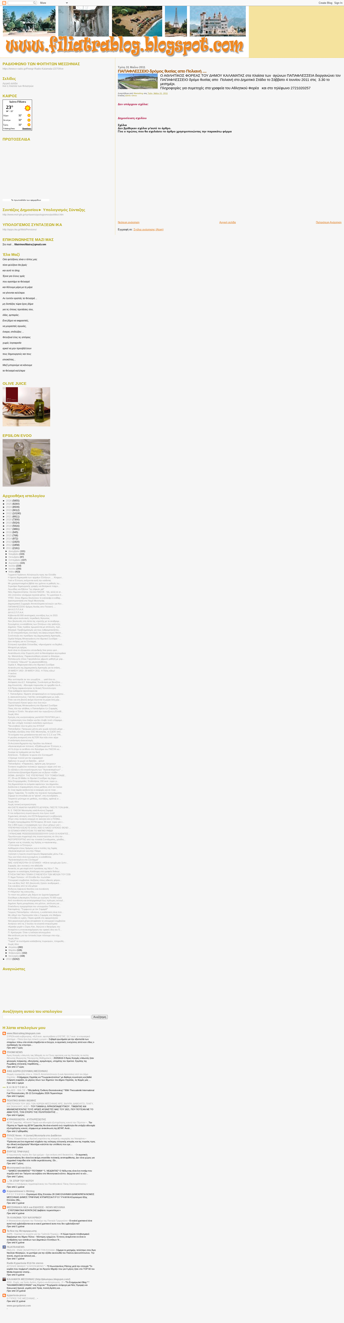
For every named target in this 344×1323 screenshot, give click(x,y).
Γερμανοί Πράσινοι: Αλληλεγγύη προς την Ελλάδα (32, 574)
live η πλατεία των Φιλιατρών (18, 86)
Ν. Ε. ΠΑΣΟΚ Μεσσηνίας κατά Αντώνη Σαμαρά (30, 810)
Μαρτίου (13, 950)
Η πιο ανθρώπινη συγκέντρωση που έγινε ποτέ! (31, 813)
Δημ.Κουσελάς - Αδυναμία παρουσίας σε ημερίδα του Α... (35, 685)
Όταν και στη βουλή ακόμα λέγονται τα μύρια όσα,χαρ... (34, 699)
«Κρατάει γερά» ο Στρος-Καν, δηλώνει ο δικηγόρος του (34, 926)
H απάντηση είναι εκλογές (20, 740)
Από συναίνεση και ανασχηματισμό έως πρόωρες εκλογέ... (36, 900)
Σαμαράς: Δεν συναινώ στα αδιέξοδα (25, 865)
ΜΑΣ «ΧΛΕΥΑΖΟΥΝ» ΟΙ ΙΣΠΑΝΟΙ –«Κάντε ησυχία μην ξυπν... (38, 862)
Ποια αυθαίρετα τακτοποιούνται (22, 691)
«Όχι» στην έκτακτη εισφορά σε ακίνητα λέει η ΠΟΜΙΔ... (35, 819)
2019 (9, 522)
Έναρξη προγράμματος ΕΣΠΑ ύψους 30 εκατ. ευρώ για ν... (36, 822)
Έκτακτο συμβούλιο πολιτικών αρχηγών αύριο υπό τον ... (35, 766)
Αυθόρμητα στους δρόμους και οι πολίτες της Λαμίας (32, 848)
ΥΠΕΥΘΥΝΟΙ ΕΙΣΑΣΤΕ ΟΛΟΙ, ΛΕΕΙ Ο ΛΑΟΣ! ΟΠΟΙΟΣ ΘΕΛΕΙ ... (39, 827)
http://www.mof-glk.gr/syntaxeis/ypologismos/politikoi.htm (33, 214)
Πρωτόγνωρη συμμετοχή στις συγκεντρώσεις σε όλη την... (36, 836)
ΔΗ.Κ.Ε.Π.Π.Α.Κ (15, 609)
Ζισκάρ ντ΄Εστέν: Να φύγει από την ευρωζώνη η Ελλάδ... (35, 711)
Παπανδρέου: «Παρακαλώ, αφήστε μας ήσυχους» (32, 763)
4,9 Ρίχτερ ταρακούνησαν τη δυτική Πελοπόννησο (32, 688)
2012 (9, 545)
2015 (9, 535)
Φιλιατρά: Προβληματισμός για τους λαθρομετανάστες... (34, 630)
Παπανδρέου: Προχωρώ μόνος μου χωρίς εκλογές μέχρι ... (36, 729)
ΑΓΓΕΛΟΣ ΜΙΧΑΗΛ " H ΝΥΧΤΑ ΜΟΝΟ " (26, 1266)
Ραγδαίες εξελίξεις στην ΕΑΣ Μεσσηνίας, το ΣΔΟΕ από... (35, 731)
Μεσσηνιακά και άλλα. (19, 1167)
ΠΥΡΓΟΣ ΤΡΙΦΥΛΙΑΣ (18, 1151)
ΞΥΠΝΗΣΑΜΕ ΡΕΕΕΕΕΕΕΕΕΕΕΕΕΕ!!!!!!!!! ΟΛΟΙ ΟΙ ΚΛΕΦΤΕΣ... (39, 833)
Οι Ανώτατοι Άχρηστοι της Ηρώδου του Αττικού (30, 743)
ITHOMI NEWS (15, 1052)
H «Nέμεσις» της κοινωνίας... (22, 891)
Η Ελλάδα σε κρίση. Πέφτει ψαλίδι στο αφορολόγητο (33, 918)
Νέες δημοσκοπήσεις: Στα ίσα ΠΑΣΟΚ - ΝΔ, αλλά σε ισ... (35, 592)
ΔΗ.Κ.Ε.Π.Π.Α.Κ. (16, 612)
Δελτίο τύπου (131, 95)
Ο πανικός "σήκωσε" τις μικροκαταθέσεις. (28, 662)
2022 (9, 513)
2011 (9, 548)
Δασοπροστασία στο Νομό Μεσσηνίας (26, 600)
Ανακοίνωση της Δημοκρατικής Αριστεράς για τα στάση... (35, 667)
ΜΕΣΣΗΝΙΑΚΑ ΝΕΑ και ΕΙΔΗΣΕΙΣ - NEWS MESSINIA (36, 1207)
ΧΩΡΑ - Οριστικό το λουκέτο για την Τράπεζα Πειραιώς (33, 1234)
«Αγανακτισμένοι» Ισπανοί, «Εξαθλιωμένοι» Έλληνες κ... (35, 746)
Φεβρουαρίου (15, 953)
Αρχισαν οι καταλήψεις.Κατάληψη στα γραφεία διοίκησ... (34, 871)
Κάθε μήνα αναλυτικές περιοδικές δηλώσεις (29, 618)
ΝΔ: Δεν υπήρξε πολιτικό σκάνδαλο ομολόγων (30, 723)
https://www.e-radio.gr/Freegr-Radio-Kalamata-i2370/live (33, 68)
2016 (9, 532)
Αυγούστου (14, 563)
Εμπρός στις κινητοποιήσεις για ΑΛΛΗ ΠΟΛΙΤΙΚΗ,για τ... (35, 717)
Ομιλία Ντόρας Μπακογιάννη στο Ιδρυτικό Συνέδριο (32, 705)
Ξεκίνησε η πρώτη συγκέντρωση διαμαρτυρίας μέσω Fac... (36, 854)
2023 (9, 510)
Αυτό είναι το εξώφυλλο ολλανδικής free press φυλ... (33, 650)
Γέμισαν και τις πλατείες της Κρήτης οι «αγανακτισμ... (33, 842)
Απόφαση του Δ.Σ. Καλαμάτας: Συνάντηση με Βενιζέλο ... (35, 682)
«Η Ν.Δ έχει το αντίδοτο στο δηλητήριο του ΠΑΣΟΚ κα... (34, 749)
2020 (9, 519)
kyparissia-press (16, 1295)
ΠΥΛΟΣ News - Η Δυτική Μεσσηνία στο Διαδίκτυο (34, 1135)
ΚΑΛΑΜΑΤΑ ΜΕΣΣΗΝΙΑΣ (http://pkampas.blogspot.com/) (38, 1279)
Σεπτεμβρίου (15, 560)
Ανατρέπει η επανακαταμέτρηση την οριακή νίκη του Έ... (35, 929)
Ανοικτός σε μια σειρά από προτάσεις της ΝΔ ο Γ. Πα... (34, 868)
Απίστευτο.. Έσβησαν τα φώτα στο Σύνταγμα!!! (30, 755)
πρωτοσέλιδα (20, 200)
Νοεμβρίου (14, 554)
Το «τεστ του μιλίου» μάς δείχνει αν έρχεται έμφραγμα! (33, 894)
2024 (9, 507)
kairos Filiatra (18, 101)
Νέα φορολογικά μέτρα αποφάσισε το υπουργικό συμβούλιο (36, 921)
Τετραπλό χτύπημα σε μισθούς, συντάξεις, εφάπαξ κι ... (34, 798)
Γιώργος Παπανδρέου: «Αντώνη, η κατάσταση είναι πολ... (36, 912)
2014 (9, 538)
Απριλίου (13, 947)
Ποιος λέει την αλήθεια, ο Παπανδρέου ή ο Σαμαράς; (33, 708)
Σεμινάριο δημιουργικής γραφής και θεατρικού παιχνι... (34, 586)
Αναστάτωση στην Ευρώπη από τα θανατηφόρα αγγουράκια (37, 653)
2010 (9, 959)
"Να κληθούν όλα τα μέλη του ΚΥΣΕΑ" (26, 726)
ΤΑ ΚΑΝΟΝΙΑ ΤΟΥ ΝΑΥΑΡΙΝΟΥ (24, 1217)
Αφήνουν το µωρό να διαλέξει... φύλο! (26, 761)
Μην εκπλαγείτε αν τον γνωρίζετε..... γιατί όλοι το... (32, 679)
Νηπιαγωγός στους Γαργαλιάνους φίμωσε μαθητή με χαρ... (36, 659)
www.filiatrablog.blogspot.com (24, 1033)
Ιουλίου (12, 566)
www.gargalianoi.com (19, 1305)
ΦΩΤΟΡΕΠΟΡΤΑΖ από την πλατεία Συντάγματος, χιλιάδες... (37, 839)
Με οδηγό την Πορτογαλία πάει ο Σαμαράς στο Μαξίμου (34, 915)
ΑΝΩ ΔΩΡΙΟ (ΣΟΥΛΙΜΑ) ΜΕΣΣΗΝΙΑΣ (27, 1071)
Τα (12, 200)
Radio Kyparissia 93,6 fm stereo (25, 1263)
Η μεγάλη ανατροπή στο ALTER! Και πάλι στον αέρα (33, 737)
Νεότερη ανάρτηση (128, 222)
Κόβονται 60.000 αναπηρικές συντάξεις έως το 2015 (33, 615)
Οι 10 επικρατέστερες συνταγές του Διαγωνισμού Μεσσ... (35, 632)
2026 (9, 500)
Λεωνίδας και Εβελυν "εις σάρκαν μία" (26, 589)
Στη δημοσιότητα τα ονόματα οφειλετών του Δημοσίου (33, 784)
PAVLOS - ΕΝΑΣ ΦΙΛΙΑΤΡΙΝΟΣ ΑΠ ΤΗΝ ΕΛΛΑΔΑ (31, 1250)
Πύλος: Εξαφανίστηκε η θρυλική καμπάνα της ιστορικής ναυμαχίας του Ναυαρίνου (46, 1138)
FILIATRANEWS (15, 1247)
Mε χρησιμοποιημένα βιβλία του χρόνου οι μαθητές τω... (34, 583)
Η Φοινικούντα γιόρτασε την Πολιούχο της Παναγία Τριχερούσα (37, 1220)
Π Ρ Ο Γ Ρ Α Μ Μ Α (16, 1194)
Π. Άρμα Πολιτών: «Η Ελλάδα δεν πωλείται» (29, 877)
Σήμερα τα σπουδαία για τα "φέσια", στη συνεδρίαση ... (34, 795)
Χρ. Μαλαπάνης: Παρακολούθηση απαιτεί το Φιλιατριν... (34, 656)
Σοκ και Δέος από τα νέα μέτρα (22, 886)
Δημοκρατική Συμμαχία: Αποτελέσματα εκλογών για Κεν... (35, 603)
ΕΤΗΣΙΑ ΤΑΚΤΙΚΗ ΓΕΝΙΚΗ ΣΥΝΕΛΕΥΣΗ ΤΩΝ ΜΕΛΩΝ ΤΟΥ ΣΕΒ (39, 874)
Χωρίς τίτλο (13, 714)
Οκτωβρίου (14, 557)
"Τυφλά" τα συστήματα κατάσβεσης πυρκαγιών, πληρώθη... (36, 941)
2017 (9, 529)
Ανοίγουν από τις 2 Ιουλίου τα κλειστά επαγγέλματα (32, 923)
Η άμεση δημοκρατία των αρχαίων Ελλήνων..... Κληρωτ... (35, 577)
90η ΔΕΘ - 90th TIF (16, 1090)
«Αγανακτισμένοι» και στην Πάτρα (24, 851)
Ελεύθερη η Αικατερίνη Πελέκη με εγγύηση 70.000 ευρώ (35, 897)
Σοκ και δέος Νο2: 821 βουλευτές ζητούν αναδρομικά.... (34, 883)
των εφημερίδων (33, 200)
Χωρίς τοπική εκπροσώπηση (22, 804)
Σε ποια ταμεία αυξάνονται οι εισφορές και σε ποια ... (33, 790)
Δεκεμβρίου (14, 551)
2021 (9, 516)
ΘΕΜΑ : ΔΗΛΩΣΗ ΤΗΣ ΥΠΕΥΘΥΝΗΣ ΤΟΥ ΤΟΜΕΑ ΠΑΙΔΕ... (37, 775)
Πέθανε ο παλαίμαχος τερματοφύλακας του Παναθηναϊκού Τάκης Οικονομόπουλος (47, 1184)
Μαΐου (12, 571)
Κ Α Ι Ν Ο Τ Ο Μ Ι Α (17, 1087)
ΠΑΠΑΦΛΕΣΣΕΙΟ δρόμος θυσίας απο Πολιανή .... (32, 606)
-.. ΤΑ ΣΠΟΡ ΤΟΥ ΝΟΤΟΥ (20, 1180)
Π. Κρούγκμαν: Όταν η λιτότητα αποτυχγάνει (29, 932)
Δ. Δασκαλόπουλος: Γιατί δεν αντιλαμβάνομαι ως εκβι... (34, 697)
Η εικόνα (12, 673)
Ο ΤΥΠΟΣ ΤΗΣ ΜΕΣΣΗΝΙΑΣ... (22, 1298)
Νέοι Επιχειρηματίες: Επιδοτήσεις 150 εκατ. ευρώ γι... (33, 781)
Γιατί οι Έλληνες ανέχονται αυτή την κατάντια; (29, 580)
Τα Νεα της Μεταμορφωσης (22, 1231)
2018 (9, 526)
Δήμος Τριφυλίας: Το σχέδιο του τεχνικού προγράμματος (35, 793)
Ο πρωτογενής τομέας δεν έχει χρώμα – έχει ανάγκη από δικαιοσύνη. (40, 1154)
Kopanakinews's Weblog (20, 1191)
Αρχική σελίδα (227, 222)
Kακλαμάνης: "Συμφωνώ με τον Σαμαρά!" (28, 909)
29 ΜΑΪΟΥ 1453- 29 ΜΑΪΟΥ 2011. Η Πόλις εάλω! (31, 670)
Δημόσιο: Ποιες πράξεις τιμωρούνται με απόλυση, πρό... (35, 627)
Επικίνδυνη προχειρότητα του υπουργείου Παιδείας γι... (34, 906)
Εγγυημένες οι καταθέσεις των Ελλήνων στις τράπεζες (34, 624)
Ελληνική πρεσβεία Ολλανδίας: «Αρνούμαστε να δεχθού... (36, 644)
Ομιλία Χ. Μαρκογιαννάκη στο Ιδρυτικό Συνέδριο (31, 664)
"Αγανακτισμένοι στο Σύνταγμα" (23, 859)
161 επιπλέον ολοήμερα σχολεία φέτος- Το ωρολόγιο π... (35, 595)
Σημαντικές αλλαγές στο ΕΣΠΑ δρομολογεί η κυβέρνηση (35, 816)
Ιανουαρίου (14, 956)
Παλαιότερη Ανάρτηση (328, 222)
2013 (9, 541)
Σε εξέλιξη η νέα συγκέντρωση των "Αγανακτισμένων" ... (35, 769)
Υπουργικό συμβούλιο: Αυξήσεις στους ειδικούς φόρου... (35, 880)
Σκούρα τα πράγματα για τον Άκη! (24, 752)
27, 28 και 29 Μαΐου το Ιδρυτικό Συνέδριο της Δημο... (33, 778)
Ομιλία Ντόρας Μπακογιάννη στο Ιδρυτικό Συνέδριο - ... (34, 638)
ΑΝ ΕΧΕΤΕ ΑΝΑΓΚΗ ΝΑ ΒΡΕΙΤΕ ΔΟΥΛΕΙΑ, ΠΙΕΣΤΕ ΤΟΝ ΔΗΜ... (39, 807)
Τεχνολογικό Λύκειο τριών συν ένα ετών (27, 702)
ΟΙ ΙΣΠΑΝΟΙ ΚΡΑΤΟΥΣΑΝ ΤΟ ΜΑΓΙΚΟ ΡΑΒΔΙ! (30, 830)
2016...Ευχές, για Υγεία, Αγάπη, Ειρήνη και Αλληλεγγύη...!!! (35, 1282)
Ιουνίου (12, 568)
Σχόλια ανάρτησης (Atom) (148, 229)
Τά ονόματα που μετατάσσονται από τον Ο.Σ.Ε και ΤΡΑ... (35, 734)
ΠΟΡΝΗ (12, 676)
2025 (9, 503)
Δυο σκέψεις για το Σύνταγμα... (23, 641)
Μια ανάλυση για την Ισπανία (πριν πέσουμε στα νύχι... (34, 935)
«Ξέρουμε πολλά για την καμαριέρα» (25, 758)
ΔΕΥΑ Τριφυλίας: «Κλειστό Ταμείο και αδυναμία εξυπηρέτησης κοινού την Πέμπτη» (46, 1122)
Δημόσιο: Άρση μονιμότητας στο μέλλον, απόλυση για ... (35, 903)
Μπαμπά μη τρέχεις (17, 647)
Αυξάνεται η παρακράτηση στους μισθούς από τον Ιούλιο (35, 787)
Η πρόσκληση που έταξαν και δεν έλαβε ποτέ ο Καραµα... (36, 720)
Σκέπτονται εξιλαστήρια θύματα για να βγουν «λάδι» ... (34, 772)
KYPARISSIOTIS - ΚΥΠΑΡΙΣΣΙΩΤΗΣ (26, 1119)
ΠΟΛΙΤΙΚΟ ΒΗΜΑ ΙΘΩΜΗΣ (21, 1100)
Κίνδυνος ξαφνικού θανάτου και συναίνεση (28, 889)
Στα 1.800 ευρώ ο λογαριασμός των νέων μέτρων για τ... (35, 825)
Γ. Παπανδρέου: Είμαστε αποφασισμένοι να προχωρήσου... (36, 694)
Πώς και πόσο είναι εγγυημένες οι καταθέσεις (29, 857)
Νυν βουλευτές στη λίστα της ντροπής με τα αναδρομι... (34, 621)
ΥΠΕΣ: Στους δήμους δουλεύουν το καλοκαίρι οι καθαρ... (35, 598)
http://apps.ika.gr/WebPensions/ (20, 229)
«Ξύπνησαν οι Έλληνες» (20, 845)
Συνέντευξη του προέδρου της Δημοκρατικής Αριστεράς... (35, 635)
